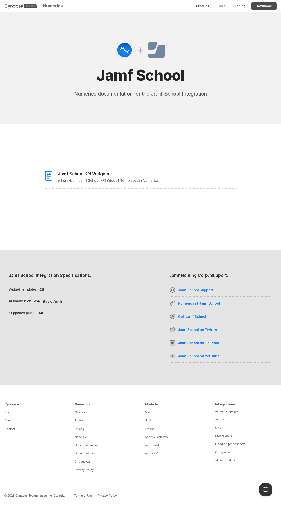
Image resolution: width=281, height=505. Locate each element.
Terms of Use (83, 495)
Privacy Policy (107, 495)
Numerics (53, 6)
